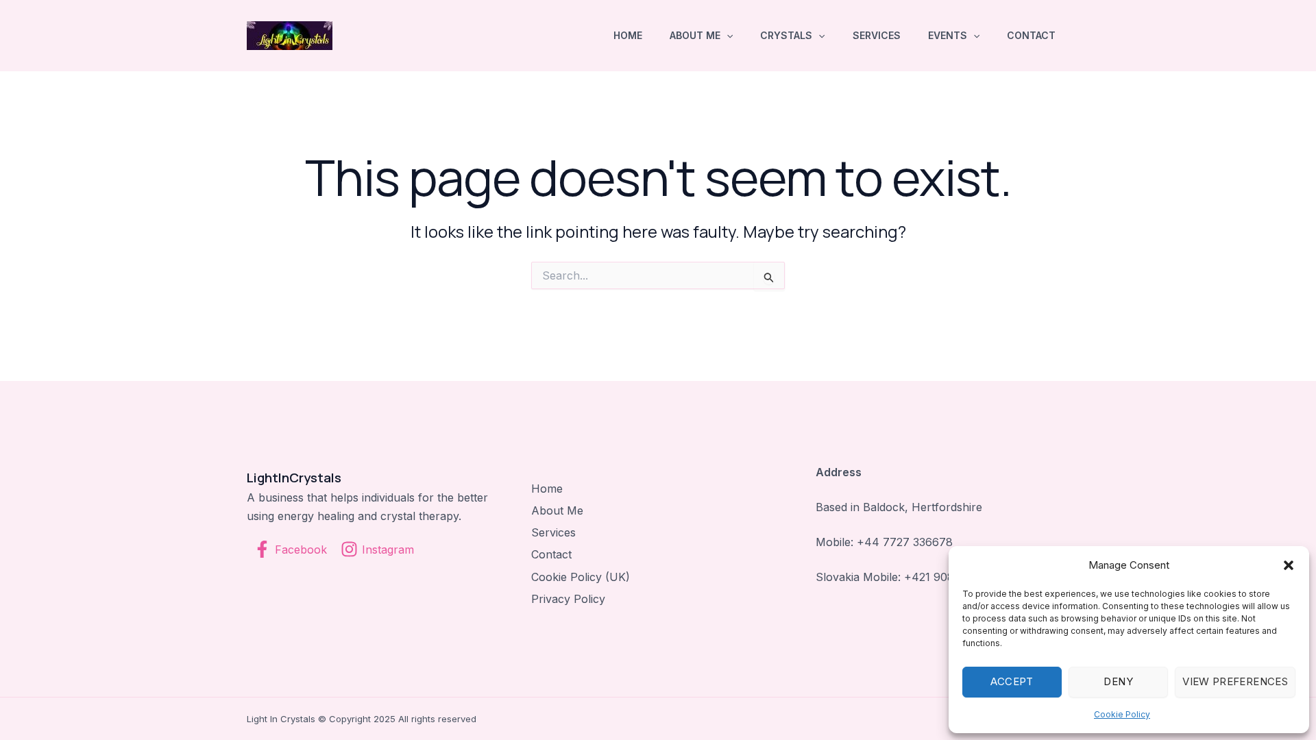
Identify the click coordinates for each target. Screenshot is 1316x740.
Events (947, 35)
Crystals (786, 35)
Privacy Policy (568, 599)
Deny (1118, 681)
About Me (695, 35)
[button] (1288, 565)
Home (627, 35)
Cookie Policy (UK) (580, 577)
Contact (1031, 35)
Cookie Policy (1122, 714)
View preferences (1235, 681)
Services (877, 35)
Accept (1011, 681)
